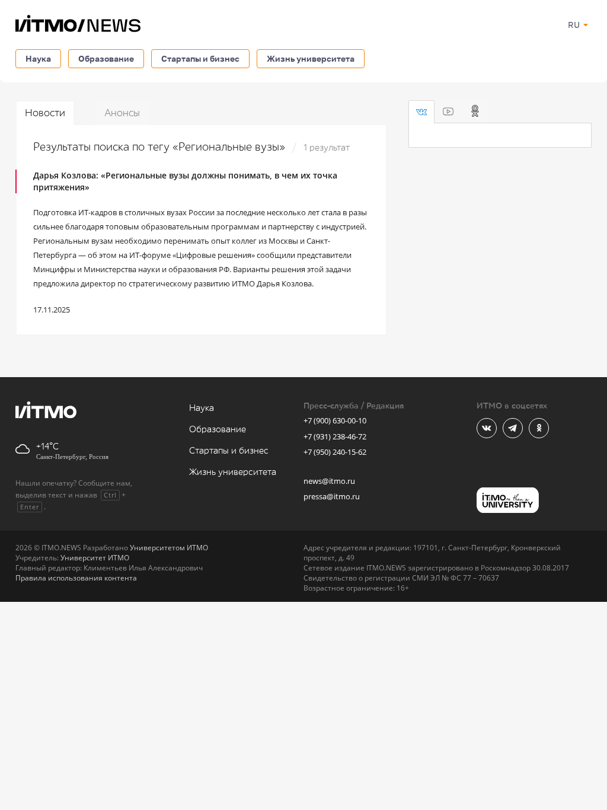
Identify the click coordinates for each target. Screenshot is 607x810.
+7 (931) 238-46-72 (335, 436)
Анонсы (122, 113)
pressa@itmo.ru (332, 496)
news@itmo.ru (329, 481)
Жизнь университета (310, 58)
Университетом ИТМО (169, 548)
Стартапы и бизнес (200, 58)
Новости (45, 113)
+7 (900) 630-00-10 (335, 420)
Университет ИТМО (94, 558)
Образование (106, 58)
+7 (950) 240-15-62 (335, 452)
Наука (38, 58)
